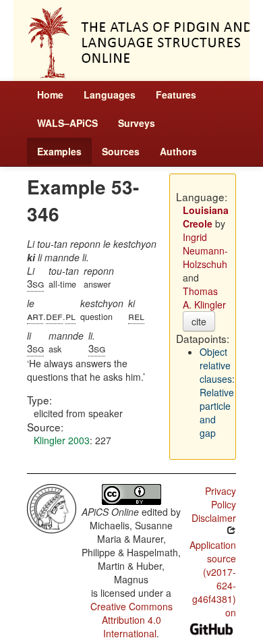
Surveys (136, 123)
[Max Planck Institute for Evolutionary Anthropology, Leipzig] (51, 507)
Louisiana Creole (206, 216)
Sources (121, 151)
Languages (110, 94)
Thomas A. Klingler (204, 297)
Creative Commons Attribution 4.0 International (131, 619)
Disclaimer (214, 518)
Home (50, 94)
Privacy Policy (220, 497)
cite (199, 321)
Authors (178, 151)
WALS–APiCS (67, 123)
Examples (59, 151)
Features (176, 94)
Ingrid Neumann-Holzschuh (205, 250)
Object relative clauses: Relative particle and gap (217, 392)
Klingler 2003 (62, 440)
